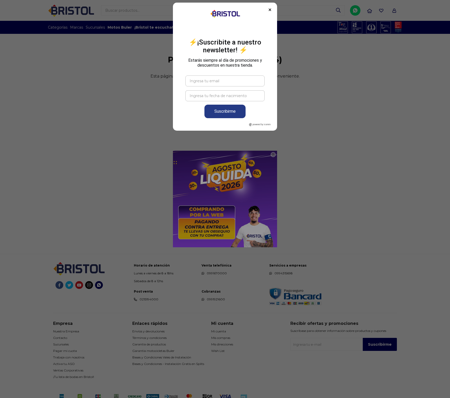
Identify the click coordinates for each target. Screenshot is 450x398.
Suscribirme (225, 111)
